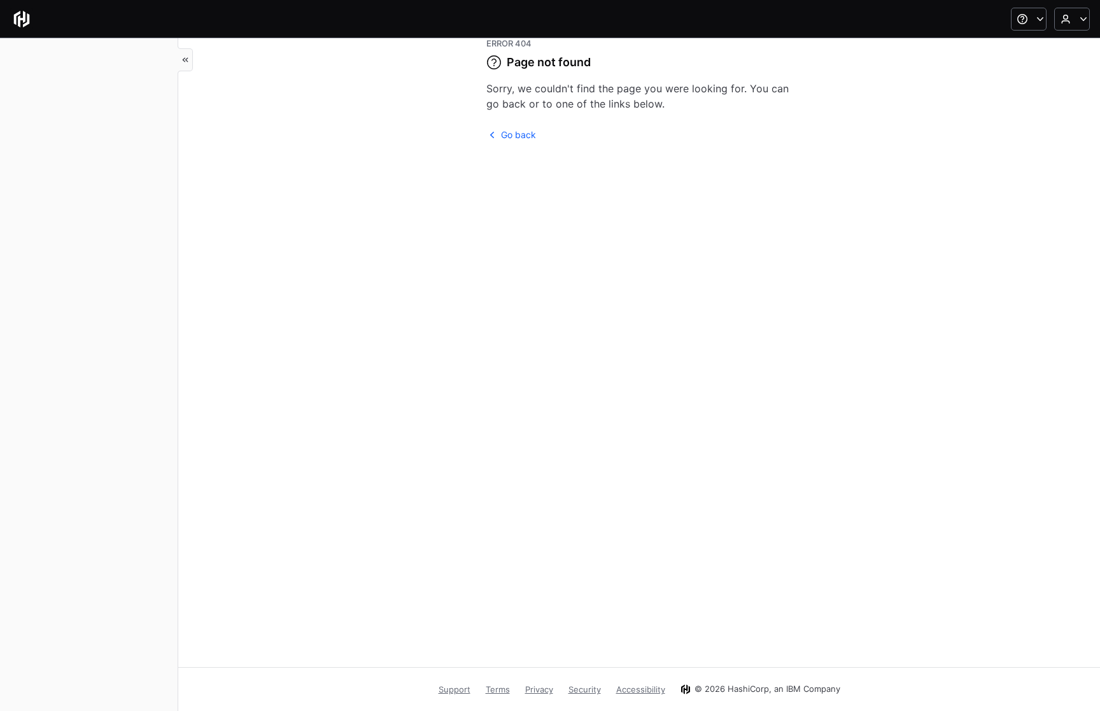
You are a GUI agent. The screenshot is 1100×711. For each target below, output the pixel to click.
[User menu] (1072, 19)
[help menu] (1029, 19)
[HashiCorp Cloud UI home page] (21, 19)
